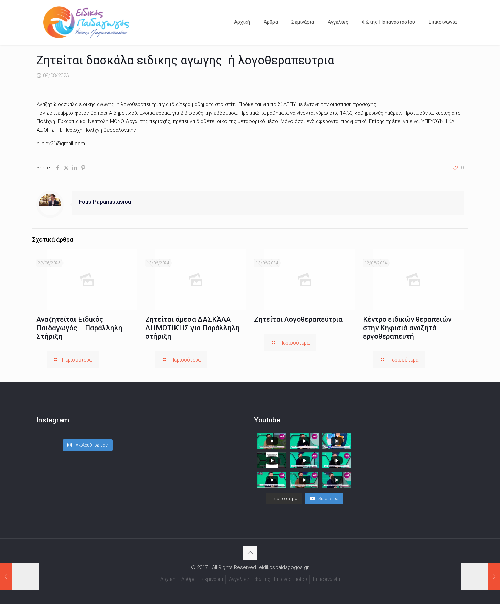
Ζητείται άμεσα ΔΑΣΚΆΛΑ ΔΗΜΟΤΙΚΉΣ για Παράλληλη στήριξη (192, 327)
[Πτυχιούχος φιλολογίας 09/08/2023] (19, 576)
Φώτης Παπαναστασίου (281, 579)
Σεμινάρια (212, 579)
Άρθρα (188, 579)
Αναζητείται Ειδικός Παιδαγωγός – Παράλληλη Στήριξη (79, 327)
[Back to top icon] (250, 553)
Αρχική (168, 579)
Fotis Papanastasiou (105, 202)
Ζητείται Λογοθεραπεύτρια (298, 319)
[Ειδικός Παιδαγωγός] (86, 22)
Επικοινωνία (326, 579)
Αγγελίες (239, 579)
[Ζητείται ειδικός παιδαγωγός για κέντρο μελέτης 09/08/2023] (480, 576)
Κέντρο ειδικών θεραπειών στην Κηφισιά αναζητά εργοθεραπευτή (407, 327)
